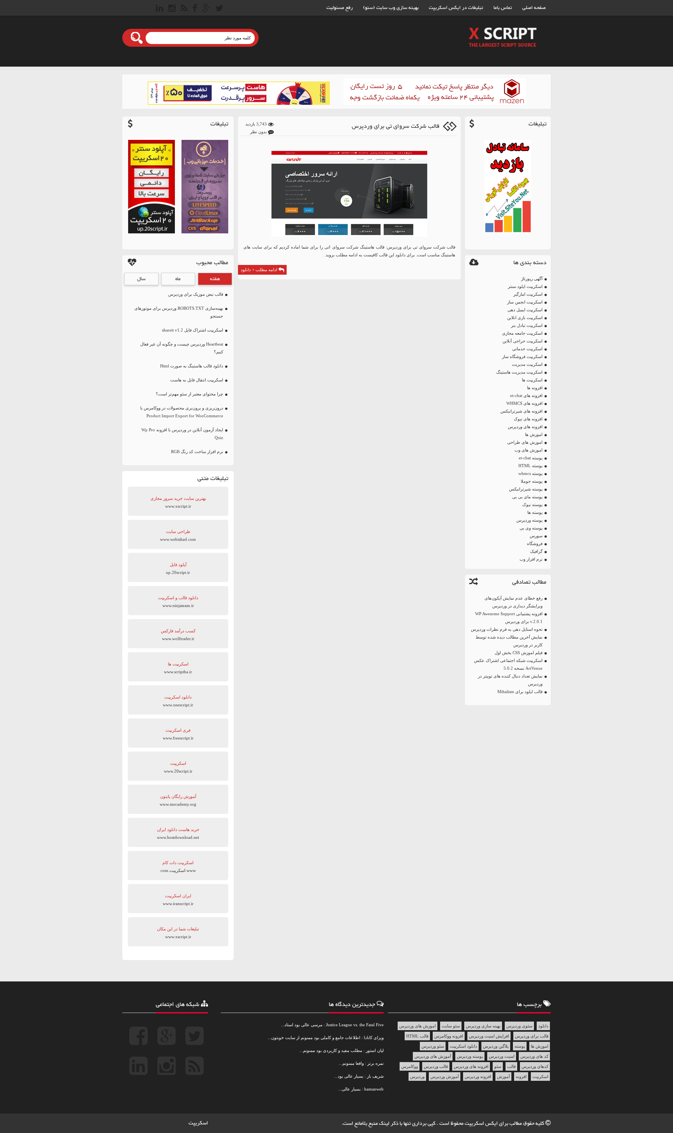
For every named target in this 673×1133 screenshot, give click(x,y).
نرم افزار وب (531, 559)
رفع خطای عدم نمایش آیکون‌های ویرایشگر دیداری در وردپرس (513, 602)
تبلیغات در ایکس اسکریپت (456, 7)
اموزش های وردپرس (417, 1026)
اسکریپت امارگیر (528, 294)
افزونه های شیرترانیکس (521, 411)
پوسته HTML (530, 465)
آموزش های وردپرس (432, 1056)
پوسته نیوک (532, 504)
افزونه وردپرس (478, 1076)
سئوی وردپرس (519, 1026)
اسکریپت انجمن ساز (525, 302)
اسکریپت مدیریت (527, 364)
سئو (497, 1066)
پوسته (519, 1046)
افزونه (521, 1076)
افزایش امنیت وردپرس (489, 1036)
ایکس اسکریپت (482, 1124)
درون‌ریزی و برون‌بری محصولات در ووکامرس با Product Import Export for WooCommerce (181, 412)
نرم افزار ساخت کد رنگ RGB (197, 451)
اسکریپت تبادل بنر (527, 325)
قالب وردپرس (436, 1066)
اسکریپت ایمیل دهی (525, 309)
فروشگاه (535, 543)
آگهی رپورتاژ (532, 278)
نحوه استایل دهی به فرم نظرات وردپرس (507, 629)
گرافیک (536, 551)
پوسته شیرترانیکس (526, 489)
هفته (215, 279)
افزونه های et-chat (526, 395)
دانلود (543, 1026)
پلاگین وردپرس (496, 1046)
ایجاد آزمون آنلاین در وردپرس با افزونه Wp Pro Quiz (182, 433)
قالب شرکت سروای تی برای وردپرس (395, 126)
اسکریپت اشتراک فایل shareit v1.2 (192, 330)
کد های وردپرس (534, 1056)
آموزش (503, 1076)
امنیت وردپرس (501, 1056)
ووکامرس (409, 1066)
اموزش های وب (528, 450)
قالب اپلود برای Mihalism (520, 691)
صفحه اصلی (534, 7)
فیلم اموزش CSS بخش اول (519, 652)
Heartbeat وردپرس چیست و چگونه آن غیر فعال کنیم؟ (181, 348)
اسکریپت (540, 1076)
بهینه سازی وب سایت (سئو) (391, 7)
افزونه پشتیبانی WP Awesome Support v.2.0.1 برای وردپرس (509, 617)
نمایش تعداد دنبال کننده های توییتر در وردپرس (510, 680)
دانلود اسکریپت (463, 1046)
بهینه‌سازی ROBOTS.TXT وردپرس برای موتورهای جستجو (178, 312)
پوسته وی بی (531, 528)
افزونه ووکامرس (448, 1036)
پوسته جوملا (532, 481)
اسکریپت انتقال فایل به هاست (196, 380)
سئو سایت (451, 1026)
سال (141, 279)
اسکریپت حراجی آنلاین (522, 341)
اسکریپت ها (532, 380)
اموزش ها (534, 434)
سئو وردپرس (432, 1046)
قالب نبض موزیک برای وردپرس (195, 294)
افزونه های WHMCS (524, 403)
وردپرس (417, 1076)
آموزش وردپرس (444, 1076)
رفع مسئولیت (339, 7)
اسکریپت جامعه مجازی (522, 333)
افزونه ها (535, 387)
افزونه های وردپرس (525, 426)
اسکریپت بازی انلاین (525, 317)
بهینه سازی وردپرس (483, 1026)
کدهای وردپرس (534, 1066)
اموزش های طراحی (525, 442)
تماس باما (502, 7)
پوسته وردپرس (529, 520)
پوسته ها (535, 512)
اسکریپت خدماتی (527, 348)
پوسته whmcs (530, 473)
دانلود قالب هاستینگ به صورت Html (191, 366)
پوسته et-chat (531, 457)
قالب (511, 1066)
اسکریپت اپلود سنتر (525, 286)
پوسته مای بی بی (527, 496)
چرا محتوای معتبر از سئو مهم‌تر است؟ (189, 394)
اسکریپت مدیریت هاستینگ (519, 372)
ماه (178, 279)
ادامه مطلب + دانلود (259, 269)
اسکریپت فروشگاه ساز (522, 356)
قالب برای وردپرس (531, 1036)
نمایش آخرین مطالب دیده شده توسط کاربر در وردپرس (509, 641)
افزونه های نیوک (528, 418)
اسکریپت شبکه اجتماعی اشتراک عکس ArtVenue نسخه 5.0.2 (508, 664)
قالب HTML (417, 1036)
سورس (536, 535)
